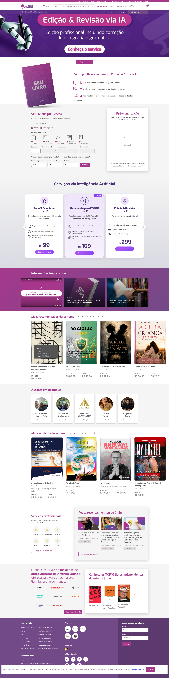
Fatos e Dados (25, 641)
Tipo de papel (47, 147)
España (92, 1)
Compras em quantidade (118, 6)
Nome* (124, 626)
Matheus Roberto (105, 370)
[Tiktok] (85, 659)
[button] (25, 227)
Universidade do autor (45, 638)
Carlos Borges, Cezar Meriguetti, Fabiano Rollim (44, 490)
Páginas (34, 147)
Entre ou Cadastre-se (134, 6)
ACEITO (150, 669)
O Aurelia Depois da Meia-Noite (113, 367)
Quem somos (25, 638)
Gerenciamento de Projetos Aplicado (42, 484)
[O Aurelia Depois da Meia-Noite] (115, 342)
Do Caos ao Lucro (73, 367)
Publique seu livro (117, 1)
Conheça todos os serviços (43, 551)
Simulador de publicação (48, 648)
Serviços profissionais (44, 634)
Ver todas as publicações (89, 554)
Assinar (126, 644)
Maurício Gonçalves (37, 372)
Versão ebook (52, 161)
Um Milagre (105, 483)
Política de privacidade (45, 627)
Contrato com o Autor (28, 648)
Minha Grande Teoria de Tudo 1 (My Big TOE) (147, 484)
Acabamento (62, 147)
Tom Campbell (139, 489)
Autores (23, 631)
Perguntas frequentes (27, 660)
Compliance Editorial (44, 631)
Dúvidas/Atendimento (27, 627)
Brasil (78, 1)
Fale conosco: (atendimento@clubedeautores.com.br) (37, 663)
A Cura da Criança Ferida (144, 367)
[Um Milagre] (115, 459)
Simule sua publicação (73, 612)
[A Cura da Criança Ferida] (150, 342)
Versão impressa (37, 161)
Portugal (85, 1)
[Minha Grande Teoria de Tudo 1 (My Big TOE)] (150, 459)
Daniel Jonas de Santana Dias (75, 370)
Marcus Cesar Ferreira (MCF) (75, 486)
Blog (22, 634)
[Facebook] (73, 659)
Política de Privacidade (138, 669)
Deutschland (101, 1)
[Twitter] (67, 659)
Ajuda (146, 1)
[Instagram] (79, 659)
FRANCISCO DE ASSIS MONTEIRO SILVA (113, 486)
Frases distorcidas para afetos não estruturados (44, 368)
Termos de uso (25, 645)
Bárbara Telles (139, 370)
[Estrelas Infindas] (81, 459)
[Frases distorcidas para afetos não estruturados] (46, 342)
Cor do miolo (84, 147)
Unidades (67, 161)
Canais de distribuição (44, 645)
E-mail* (124, 634)
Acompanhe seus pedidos (133, 1)
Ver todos (137, 595)
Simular (85, 165)
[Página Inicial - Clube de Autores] (27, 6)
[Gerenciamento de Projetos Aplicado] (46, 459)
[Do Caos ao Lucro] (81, 342)
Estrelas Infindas (73, 483)
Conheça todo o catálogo (116, 12)
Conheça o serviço (44, 249)
